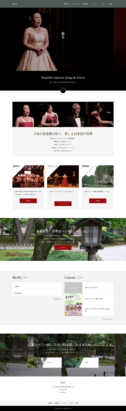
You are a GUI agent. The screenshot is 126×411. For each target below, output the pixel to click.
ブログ (103, 3)
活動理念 (66, 3)
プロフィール (75, 3)
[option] (63, 35)
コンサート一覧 (107, 319)
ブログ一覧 (56, 299)
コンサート (94, 3)
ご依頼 (110, 3)
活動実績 (85, 3)
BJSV (14, 4)
